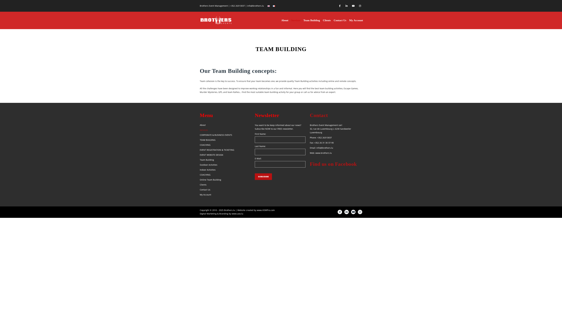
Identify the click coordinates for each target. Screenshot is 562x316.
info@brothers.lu (324, 147)
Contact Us (340, 20)
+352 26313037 (324, 137)
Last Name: (260, 146)
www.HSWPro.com (266, 210)
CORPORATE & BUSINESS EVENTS (216, 135)
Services (295, 20)
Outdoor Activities (208, 164)
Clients (327, 20)
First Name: (260, 134)
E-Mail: (258, 158)
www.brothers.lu (323, 153)
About (284, 20)
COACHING (205, 145)
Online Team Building (210, 179)
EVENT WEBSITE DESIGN (211, 154)
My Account (356, 20)
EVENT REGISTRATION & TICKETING (217, 149)
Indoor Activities (208, 169)
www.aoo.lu (237, 213)
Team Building (311, 20)
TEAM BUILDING (207, 140)
